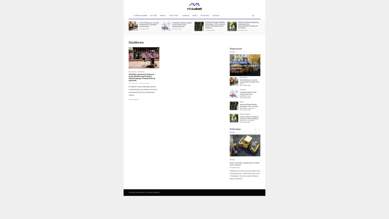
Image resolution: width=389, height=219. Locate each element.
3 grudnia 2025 (235, 167)
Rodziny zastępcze (245, 114)
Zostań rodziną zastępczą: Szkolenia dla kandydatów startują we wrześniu (248, 25)
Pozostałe (204, 16)
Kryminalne (140, 72)
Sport (194, 16)
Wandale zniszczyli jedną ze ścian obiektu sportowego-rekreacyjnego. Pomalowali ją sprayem (142, 77)
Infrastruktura (243, 77)
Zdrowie (185, 16)
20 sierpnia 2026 (246, 97)
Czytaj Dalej (133, 99)
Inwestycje (243, 62)
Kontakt (216, 16)
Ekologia (235, 62)
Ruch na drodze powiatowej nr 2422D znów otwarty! (244, 164)
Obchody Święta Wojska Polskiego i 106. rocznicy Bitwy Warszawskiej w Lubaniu (215, 25)
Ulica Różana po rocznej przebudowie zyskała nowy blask (149, 24)
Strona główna (140, 16)
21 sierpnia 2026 (246, 85)
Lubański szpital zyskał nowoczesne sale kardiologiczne (181, 24)
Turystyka (173, 16)
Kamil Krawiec (146, 83)
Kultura (153, 16)
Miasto (163, 16)
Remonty (232, 159)
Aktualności (132, 72)
